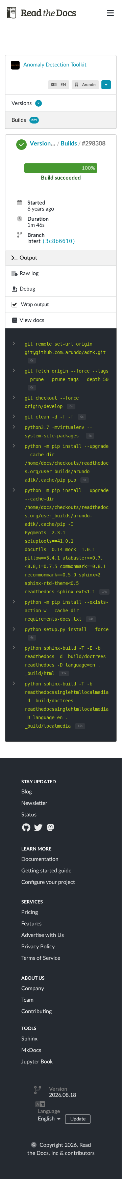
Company (32, 988)
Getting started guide (46, 870)
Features (31, 923)
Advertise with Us (42, 935)
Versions (25, 103)
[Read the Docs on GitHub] (26, 827)
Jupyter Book (37, 1061)
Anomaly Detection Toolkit (55, 64)
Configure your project (48, 882)
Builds (24, 120)
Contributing (36, 1011)
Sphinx (29, 1038)
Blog (26, 791)
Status (28, 814)
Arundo (88, 85)
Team (27, 1000)
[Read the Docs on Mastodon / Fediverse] (51, 827)
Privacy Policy (38, 946)
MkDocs (31, 1050)
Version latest (48, 144)
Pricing (29, 912)
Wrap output (35, 304)
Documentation (39, 859)
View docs (32, 320)
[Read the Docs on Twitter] (38, 827)
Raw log (29, 273)
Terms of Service (40, 958)
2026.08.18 (62, 1095)
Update (78, 1119)
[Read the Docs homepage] (41, 12)
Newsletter (34, 803)
